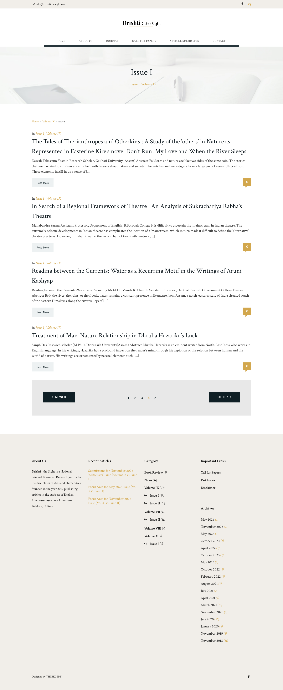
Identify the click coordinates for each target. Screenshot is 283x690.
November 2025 (212, 526)
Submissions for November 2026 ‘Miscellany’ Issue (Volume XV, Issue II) (112, 475)
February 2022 (211, 576)
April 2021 (208, 598)
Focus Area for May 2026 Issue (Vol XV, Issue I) (112, 489)
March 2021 (209, 605)
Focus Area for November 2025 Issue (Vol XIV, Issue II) (109, 501)
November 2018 (212, 640)
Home (35, 121)
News (148, 480)
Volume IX (149, 84)
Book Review (153, 472)
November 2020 (212, 612)
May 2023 (207, 562)
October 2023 (210, 555)
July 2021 (207, 591)
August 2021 (209, 583)
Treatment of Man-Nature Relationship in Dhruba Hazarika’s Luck (115, 335)
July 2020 (207, 619)
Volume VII (152, 512)
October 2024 (210, 541)
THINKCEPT (54, 676)
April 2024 (208, 548)
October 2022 (210, 569)
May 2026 (207, 519)
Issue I (135, 84)
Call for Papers (211, 472)
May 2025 (207, 534)
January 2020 (210, 626)
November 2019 (212, 633)
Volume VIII (152, 528)
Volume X (151, 536)
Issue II (155, 503)
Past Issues (208, 480)
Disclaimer (208, 488)
